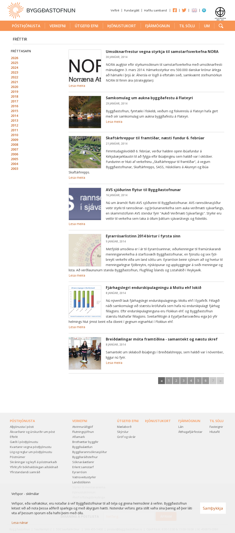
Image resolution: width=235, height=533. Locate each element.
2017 (14, 101)
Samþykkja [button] (213, 508)
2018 (14, 96)
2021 (14, 82)
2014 (14, 115)
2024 (14, 67)
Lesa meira (77, 85)
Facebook (174, 10)
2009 (14, 139)
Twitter (184, 10)
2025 (14, 62)
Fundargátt (131, 10)
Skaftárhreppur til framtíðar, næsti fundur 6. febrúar (155, 137)
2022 (14, 77)
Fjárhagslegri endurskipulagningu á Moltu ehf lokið (153, 287)
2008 (14, 144)
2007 (14, 149)
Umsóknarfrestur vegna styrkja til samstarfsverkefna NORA (162, 51)
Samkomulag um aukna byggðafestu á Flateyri (149, 97)
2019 (14, 91)
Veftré (115, 10)
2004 (14, 164)
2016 (14, 106)
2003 (14, 168)
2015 (14, 111)
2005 (14, 159)
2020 (14, 87)
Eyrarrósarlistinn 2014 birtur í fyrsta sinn (143, 236)
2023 (14, 72)
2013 (14, 120)
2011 (14, 130)
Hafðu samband (155, 10)
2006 (14, 154)
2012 (14, 125)
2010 (14, 135)
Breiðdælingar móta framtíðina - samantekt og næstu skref (162, 339)
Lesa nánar (19, 522)
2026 (14, 58)
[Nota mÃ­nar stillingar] (204, 11)
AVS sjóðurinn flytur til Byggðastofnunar (143, 189)
